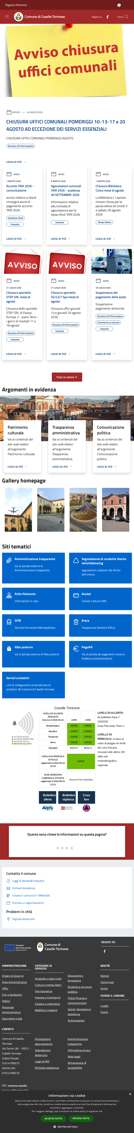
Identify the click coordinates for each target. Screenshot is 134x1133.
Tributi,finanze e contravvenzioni (77, 1000)
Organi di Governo (13, 976)
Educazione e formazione (75, 978)
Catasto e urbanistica (47, 1004)
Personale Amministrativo (11, 1009)
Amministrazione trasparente (78, 1041)
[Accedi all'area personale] (119, 5)
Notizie (104, 976)
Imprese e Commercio (47, 997)
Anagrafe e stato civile (48, 978)
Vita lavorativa (43, 991)
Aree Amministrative (14, 982)
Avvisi (16, 112)
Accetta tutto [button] (53, 1118)
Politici (6, 1001)
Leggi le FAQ (42, 1061)
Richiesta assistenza (47, 1068)
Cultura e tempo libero (48, 985)
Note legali (74, 1056)
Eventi (104, 1012)
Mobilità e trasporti (46, 1010)
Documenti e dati (12, 1018)
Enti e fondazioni (12, 995)
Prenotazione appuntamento (43, 1041)
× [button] (130, 1094)
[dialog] (67, 1111)
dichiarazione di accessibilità (77, 1065)
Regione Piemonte (16, 5)
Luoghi (104, 1006)
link (100, 1111)
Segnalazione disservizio (43, 1052)
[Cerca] (127, 17)
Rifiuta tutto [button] (81, 1118)
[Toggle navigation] (7, 16)
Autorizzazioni (76, 1020)
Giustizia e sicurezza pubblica (80, 989)
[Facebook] (106, 16)
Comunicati (107, 982)
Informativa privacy (79, 1050)
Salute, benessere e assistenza (79, 1011)
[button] (67, 1127)
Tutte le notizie (65, 377)
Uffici (5, 988)
